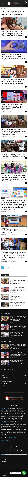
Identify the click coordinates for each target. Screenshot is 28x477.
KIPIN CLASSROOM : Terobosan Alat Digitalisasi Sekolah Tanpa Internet (13, 155)
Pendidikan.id (4, 408)
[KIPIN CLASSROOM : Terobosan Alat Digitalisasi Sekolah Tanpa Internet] (14, 146)
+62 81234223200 (12, 439)
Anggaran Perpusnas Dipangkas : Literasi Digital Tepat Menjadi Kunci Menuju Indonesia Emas (18, 304)
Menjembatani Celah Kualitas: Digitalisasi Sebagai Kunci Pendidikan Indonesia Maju (17, 296)
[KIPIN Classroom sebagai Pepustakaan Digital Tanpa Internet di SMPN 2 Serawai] (14, 221)
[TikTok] (14, 450)
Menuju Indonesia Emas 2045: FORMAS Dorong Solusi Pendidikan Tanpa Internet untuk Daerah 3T (18, 289)
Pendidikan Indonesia (6, 77)
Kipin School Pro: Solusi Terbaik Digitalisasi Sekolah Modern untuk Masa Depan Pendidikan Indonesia (12, 33)
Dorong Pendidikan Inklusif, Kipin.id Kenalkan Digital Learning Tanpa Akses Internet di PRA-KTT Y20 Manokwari (13, 107)
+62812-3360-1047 (5, 440)
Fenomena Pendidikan (6, 52)
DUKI (3, 173)
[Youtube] (21, 450)
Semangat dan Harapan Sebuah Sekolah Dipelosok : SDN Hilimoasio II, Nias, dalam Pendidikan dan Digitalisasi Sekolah (13, 132)
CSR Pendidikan (5, 249)
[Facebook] (7, 450)
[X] (17, 450)
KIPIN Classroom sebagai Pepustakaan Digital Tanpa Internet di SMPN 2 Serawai (13, 230)
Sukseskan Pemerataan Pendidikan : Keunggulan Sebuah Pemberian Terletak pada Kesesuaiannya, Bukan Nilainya (13, 57)
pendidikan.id (4, 36)
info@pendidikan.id (11, 437)
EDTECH (3, 101)
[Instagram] (10, 450)
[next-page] (8, 267)
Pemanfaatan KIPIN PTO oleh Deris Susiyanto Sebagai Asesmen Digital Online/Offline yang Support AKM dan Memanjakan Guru (13, 178)
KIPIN (3, 29)
